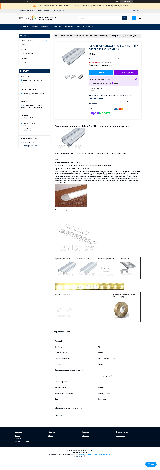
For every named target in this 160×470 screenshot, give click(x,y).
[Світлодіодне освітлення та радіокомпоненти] (28, 21)
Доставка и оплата (27, 53)
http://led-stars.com (29, 142)
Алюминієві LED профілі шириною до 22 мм (76, 36)
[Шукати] (124, 18)
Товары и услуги (27, 40)
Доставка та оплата (85, 27)
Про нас (57, 27)
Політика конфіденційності (103, 454)
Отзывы (23, 49)
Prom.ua (90, 450)
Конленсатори (120, 436)
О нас (23, 45)
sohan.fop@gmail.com (30, 146)
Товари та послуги (40, 27)
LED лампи (85, 436)
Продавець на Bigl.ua (80, 452)
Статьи (23, 62)
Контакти (69, 27)
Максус (50, 436)
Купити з (122, 73)
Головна (24, 27)
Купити (101, 73)
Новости (24, 58)
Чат (152, 464)
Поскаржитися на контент (86, 454)
